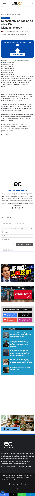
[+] (23, 228)
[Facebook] (13, 208)
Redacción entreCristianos (10, 31)
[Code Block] (17, 228)
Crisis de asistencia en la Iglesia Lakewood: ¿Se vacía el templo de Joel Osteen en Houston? (20, 334)
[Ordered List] (11, 228)
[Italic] (5, 228)
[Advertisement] (17, 10)
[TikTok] (22, 208)
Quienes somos (10, 477)
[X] (15, 208)
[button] (17, 273)
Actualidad (18, 14)
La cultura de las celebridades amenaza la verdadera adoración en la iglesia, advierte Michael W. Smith (21, 361)
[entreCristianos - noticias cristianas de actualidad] (17, 3)
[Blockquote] (15, 228)
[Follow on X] (17, 31)
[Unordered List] (13, 228)
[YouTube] (17, 208)
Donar (17, 480)
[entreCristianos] (8, 451)
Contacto (30, 480)
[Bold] (3, 228)
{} (21, 228)
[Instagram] (20, 208)
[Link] (19, 228)
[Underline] (7, 228)
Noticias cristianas (10, 14)
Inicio (3, 14)
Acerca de (23, 480)
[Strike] (9, 228)
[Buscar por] (33, 4)
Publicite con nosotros (22, 477)
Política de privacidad (8, 480)
